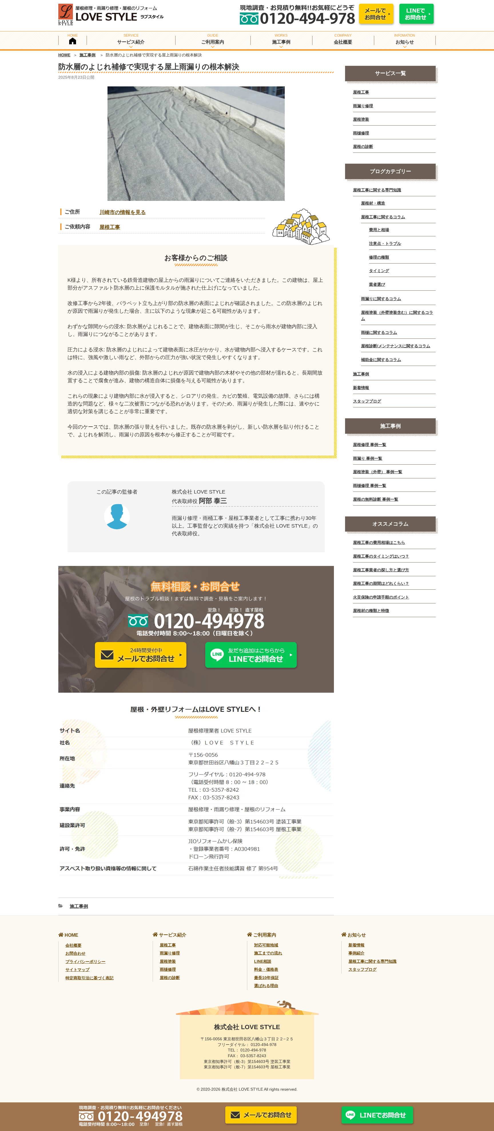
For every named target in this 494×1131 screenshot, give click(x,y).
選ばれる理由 (266, 985)
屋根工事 (109, 227)
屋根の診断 (363, 146)
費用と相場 (379, 229)
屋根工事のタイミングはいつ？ (381, 556)
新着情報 (361, 387)
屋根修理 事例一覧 (369, 444)
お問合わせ (75, 953)
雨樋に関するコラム (379, 332)
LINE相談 (262, 961)
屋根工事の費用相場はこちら (379, 542)
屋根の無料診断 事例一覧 (375, 499)
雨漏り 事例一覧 (367, 458)
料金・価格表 (266, 969)
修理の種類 (379, 257)
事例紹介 (356, 953)
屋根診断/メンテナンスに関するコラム (395, 346)
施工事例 (87, 55)
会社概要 (343, 41)
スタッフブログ (367, 401)
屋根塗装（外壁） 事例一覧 (377, 472)
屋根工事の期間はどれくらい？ (381, 583)
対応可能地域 (266, 945)
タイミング (379, 270)
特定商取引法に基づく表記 (89, 978)
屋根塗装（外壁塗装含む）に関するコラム (397, 315)
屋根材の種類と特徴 (371, 610)
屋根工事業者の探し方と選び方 (381, 570)
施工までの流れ (268, 953)
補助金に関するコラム (381, 359)
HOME (64, 55)
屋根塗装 (361, 119)
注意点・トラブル (385, 243)
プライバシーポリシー (85, 961)
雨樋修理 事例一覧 (369, 485)
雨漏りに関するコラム (381, 298)
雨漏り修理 (363, 106)
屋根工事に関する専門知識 (377, 190)
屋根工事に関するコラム (383, 217)
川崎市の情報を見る (122, 212)
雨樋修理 (361, 133)
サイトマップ (77, 969)
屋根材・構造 (373, 203)
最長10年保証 (266, 977)
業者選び (377, 284)
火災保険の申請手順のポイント (381, 597)
